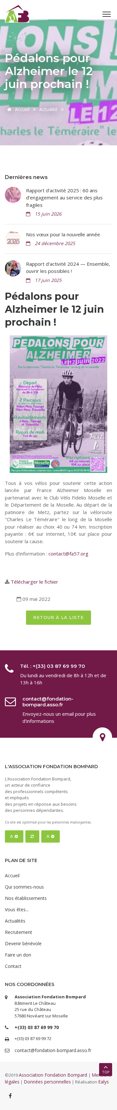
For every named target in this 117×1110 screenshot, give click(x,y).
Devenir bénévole (23, 943)
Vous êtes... (17, 909)
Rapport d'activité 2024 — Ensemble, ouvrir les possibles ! (68, 268)
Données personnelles (47, 1082)
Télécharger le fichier (34, 581)
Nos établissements (26, 898)
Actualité (48, 109)
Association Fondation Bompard (53, 1075)
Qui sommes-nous (24, 887)
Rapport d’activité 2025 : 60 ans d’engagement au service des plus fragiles (64, 197)
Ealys (103, 1082)
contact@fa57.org (68, 553)
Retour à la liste (58, 617)
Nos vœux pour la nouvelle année (63, 234)
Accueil (22, 109)
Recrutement (18, 932)
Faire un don (18, 955)
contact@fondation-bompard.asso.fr (47, 702)
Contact (13, 966)
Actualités (15, 921)
